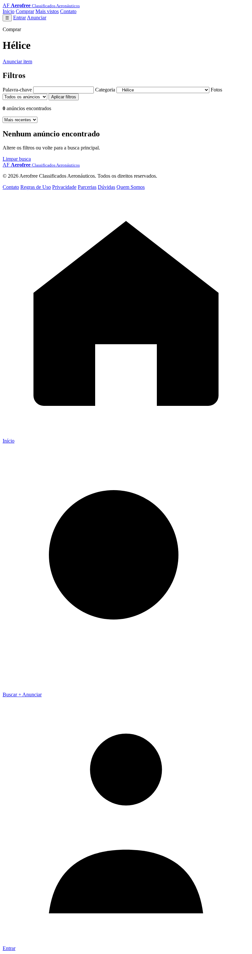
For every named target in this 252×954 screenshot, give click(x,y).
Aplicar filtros (63, 96)
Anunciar (36, 17)
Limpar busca (17, 159)
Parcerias (87, 187)
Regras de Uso (35, 187)
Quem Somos (130, 187)
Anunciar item (17, 61)
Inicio (8, 11)
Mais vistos (47, 11)
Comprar (25, 11)
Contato (68, 11)
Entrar (19, 17)
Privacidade (64, 187)
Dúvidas (106, 187)
